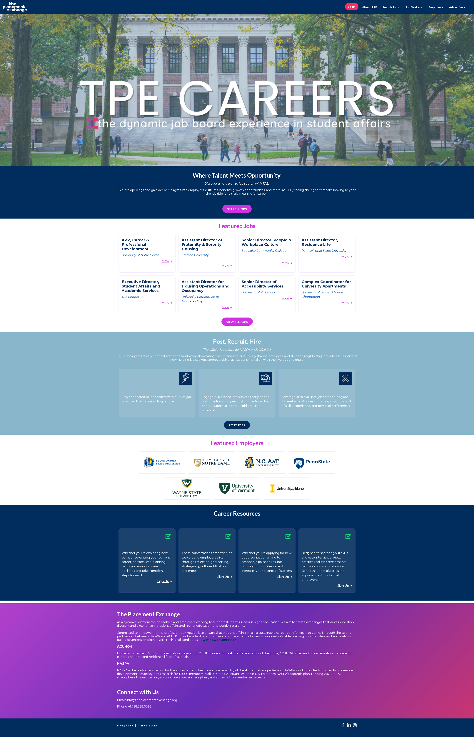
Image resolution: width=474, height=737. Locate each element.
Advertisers (457, 7)
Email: (147, 700)
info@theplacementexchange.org (151, 700)
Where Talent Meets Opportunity (237, 175)
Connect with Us (138, 692)
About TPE (369, 7)
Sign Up (163, 581)
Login (352, 6)
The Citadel (130, 297)
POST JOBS (237, 425)
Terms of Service (148, 725)
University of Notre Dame (140, 255)
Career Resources (237, 513)
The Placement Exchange (148, 614)
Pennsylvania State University (324, 250)
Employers (436, 7)
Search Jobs (391, 7)
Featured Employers (237, 443)
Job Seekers (413, 7)
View (165, 261)
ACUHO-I (125, 647)
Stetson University (195, 255)
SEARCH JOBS (237, 209)
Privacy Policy (125, 725)
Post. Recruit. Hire (237, 341)
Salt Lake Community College (264, 250)
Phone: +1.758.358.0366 (134, 706)
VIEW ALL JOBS (237, 321)
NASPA (123, 664)
